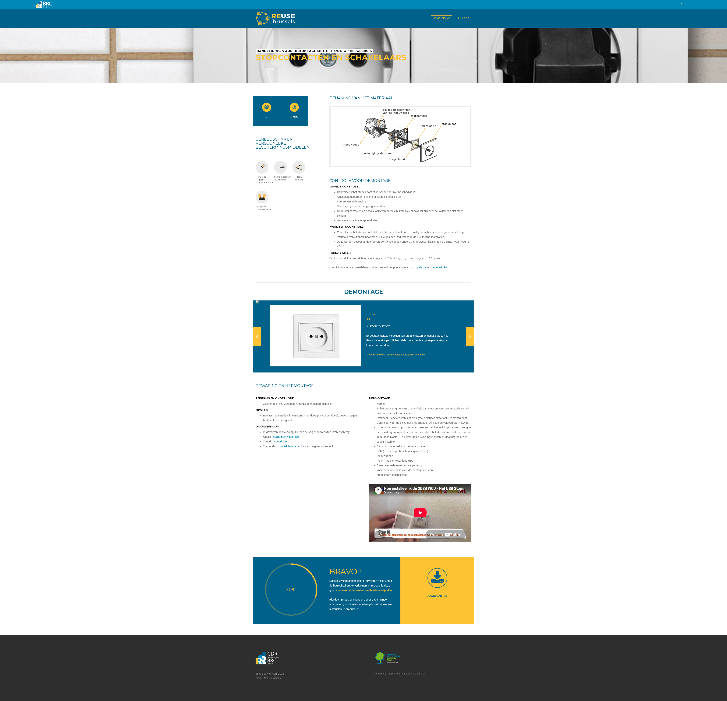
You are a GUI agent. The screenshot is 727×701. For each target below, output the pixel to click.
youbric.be (280, 441)
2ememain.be (439, 267)
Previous (257, 336)
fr (682, 4)
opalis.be (421, 267)
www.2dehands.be (289, 446)
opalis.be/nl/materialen (286, 436)
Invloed (464, 18)
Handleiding (441, 18)
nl (687, 4)
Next (470, 336)
